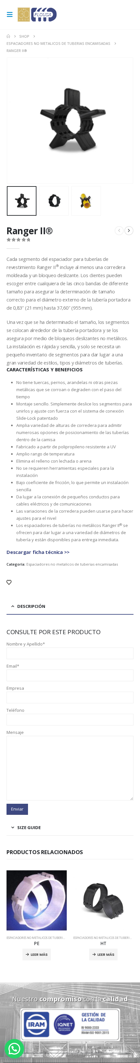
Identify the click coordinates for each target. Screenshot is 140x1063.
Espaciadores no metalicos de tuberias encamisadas (72, 564)
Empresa (15, 688)
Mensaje (15, 732)
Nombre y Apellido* (26, 644)
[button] (11, 14)
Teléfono (15, 710)
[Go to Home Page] (8, 36)
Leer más (39, 954)
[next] (128, 230)
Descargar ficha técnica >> (38, 552)
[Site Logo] (37, 14)
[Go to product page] (37, 900)
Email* (13, 666)
